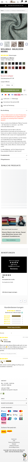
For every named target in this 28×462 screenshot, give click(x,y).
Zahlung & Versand (14, 445)
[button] (1, 44)
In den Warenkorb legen (11, 90)
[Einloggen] (18, 2)
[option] (14, 26)
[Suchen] (6, 2)
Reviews (14, 269)
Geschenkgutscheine (14, 447)
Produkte (7, 10)
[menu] (2, 2)
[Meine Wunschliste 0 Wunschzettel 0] (25, 2)
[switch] (24, 460)
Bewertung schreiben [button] (14, 327)
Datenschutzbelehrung (14, 442)
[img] (4, 337)
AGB (14, 440)
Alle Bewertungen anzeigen (9, 292)
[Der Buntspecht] (14, 221)
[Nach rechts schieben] (25, 6)
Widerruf (14, 444)
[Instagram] (3, 393)
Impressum (14, 439)
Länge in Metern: (5, 81)
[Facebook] (1, 393)
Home (2, 10)
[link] (13, 6)
